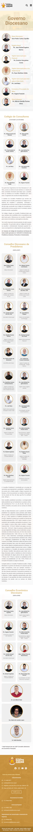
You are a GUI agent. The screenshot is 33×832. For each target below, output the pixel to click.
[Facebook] (15, 768)
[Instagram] (19, 768)
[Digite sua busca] (27, 5)
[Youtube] (22, 768)
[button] (31, 5)
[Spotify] (26, 768)
